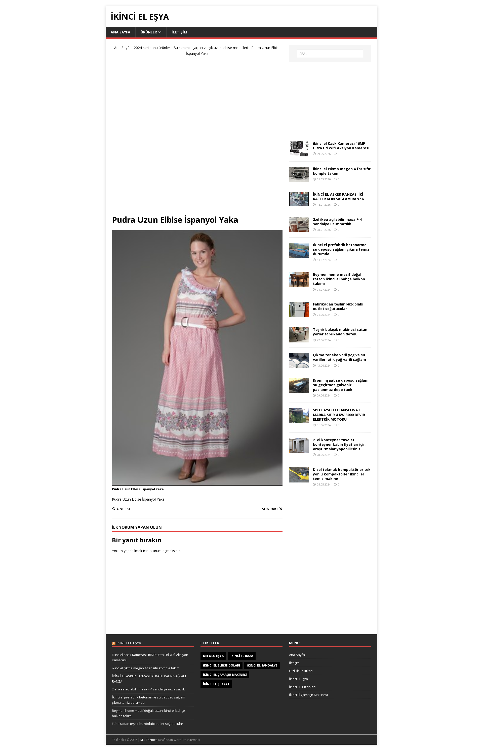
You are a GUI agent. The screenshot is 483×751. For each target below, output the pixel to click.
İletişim (179, 32)
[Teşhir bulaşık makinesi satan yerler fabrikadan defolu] (299, 339)
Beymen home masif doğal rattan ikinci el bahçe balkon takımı (339, 279)
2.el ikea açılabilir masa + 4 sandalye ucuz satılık (337, 221)
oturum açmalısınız (164, 550)
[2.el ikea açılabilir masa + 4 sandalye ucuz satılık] (299, 229)
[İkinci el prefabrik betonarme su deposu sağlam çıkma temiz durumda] (299, 254)
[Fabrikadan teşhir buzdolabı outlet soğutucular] (299, 314)
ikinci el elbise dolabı (221, 665)
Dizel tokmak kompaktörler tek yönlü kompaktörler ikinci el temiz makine (342, 474)
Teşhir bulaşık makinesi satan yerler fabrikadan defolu (340, 331)
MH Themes (148, 740)
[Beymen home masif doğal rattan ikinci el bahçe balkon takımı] (299, 284)
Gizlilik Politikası (301, 671)
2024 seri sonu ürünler (152, 47)
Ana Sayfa (120, 32)
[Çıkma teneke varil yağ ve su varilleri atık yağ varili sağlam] (299, 365)
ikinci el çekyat (216, 684)
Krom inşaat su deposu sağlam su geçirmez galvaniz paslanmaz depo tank (341, 385)
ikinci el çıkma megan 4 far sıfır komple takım (342, 171)
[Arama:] (330, 53)
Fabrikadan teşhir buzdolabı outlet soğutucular (338, 306)
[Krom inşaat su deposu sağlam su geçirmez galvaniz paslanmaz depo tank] (299, 390)
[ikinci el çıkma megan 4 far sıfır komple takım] (299, 178)
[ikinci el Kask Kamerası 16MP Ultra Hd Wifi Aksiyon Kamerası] (299, 153)
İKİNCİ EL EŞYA (128, 642)
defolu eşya (213, 656)
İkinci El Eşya (298, 679)
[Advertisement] (197, 137)
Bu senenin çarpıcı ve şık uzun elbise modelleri (210, 47)
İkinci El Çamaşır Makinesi (308, 694)
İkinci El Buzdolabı (302, 687)
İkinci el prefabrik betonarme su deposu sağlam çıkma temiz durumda (341, 249)
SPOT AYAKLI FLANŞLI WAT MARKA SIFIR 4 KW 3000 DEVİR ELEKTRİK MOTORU (339, 414)
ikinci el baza (241, 656)
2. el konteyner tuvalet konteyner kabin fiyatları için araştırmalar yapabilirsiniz (339, 444)
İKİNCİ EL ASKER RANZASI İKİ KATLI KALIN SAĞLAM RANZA (338, 196)
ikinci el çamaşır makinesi (225, 675)
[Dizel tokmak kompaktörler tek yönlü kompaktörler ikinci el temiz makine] (299, 479)
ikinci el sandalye (262, 665)
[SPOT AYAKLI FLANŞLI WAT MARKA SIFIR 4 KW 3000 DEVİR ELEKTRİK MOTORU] (299, 420)
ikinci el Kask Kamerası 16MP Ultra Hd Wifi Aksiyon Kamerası (341, 145)
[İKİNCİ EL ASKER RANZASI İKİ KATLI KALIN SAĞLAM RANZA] (299, 203)
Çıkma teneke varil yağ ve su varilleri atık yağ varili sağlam (339, 357)
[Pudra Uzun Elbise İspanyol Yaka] (197, 482)
